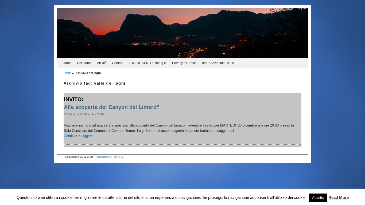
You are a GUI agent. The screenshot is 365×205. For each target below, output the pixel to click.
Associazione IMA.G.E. (110, 156)
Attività (102, 63)
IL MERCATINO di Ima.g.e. (148, 63)
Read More (338, 197)
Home (67, 63)
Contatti (117, 63)
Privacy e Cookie (184, 63)
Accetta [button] (318, 198)
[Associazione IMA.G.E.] (182, 33)
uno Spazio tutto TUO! (218, 63)
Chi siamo (84, 63)
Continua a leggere (78, 136)
